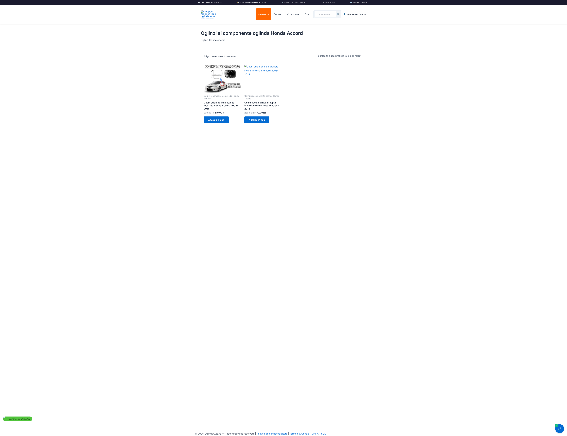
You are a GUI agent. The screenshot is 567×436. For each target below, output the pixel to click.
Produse (262, 14)
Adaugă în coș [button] (216, 119)
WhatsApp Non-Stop (361, 2)
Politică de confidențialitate (272, 433)
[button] (267, 14)
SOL (323, 433)
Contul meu (293, 14)
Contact (277, 14)
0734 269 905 (329, 2)
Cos (307, 14)
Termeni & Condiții (300, 433)
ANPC (315, 433)
